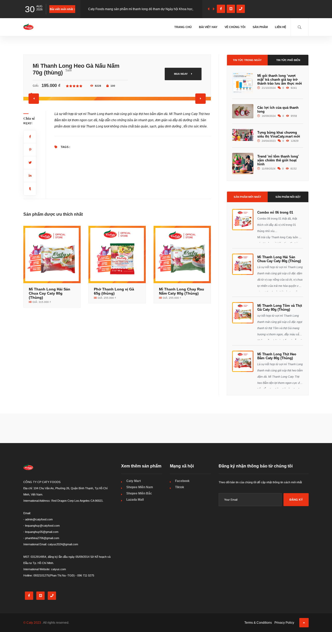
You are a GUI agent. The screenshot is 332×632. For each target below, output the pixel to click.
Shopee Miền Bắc (139, 493)
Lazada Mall (135, 499)
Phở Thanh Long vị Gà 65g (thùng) (114, 291)
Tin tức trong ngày (247, 60)
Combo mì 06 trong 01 (275, 212)
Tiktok (179, 487)
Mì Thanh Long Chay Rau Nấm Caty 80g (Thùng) (181, 291)
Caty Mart (133, 481)
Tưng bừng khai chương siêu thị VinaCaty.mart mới (278, 134)
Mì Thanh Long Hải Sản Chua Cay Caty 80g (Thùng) (49, 293)
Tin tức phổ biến (288, 60)
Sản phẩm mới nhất (247, 196)
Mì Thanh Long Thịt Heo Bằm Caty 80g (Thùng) (276, 356)
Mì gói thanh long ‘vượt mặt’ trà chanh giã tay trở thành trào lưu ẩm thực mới (279, 79)
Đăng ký (296, 499)
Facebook (182, 481)
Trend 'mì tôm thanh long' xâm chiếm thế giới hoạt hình (278, 160)
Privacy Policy (284, 622)
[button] (34, 98)
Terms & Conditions (258, 622)
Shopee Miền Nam (139, 487)
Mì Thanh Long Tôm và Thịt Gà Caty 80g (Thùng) (279, 307)
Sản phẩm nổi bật (288, 196)
